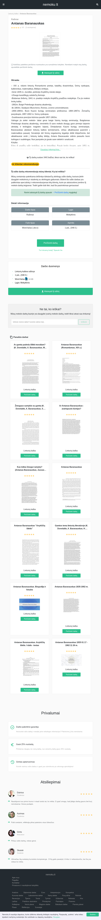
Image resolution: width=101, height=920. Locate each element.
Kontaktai (15, 883)
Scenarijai (38, 907)
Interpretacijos (55, 892)
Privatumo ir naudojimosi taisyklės (25, 885)
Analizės (15, 892)
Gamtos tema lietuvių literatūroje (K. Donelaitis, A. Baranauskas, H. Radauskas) (71, 529)
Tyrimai (47, 898)
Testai (38, 898)
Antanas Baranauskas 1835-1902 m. (71, 587)
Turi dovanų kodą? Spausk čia (50, 250)
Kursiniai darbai (17, 895)
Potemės (72, 901)
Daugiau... (57, 917)
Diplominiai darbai (30, 892)
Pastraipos (59, 901)
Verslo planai (29, 904)
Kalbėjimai (15, 904)
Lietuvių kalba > (13, 14)
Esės (43, 892)
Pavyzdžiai (66, 895)
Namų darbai (52, 895)
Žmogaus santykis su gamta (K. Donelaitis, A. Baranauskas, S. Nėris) (29, 409)
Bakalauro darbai (61, 904)
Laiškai (14, 901)
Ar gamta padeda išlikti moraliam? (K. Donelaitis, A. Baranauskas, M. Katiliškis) (29, 348)
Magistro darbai (44, 904)
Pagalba (15, 880)
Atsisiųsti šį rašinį (51, 73)
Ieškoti (84, 322)
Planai (14, 907)
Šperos (27, 898)
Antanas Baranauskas (28, 14)
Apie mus (15, 878)
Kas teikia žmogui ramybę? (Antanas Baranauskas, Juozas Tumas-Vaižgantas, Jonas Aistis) (30, 470)
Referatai (71, 898)
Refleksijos (26, 907)
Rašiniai (30, 215)
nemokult (50, 4)
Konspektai (70, 892)
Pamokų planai (78, 904)
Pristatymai (46, 901)
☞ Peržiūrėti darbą (60, 192)
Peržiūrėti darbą (51, 243)
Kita (81, 898)
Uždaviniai (59, 898)
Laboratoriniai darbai (35, 895)
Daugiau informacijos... (51, 150)
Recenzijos (16, 898)
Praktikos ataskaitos (29, 901)
